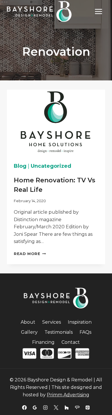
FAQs (85, 332)
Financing (43, 342)
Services (51, 322)
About (28, 322)
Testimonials (59, 332)
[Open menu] (98, 11)
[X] (56, 407)
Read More (30, 254)
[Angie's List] (77, 407)
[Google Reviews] (34, 407)
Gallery (29, 332)
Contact (70, 342)
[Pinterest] (87, 407)
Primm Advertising (68, 394)
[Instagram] (45, 407)
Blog (20, 166)
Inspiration (80, 322)
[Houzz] (66, 407)
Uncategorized (51, 166)
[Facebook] (24, 407)
